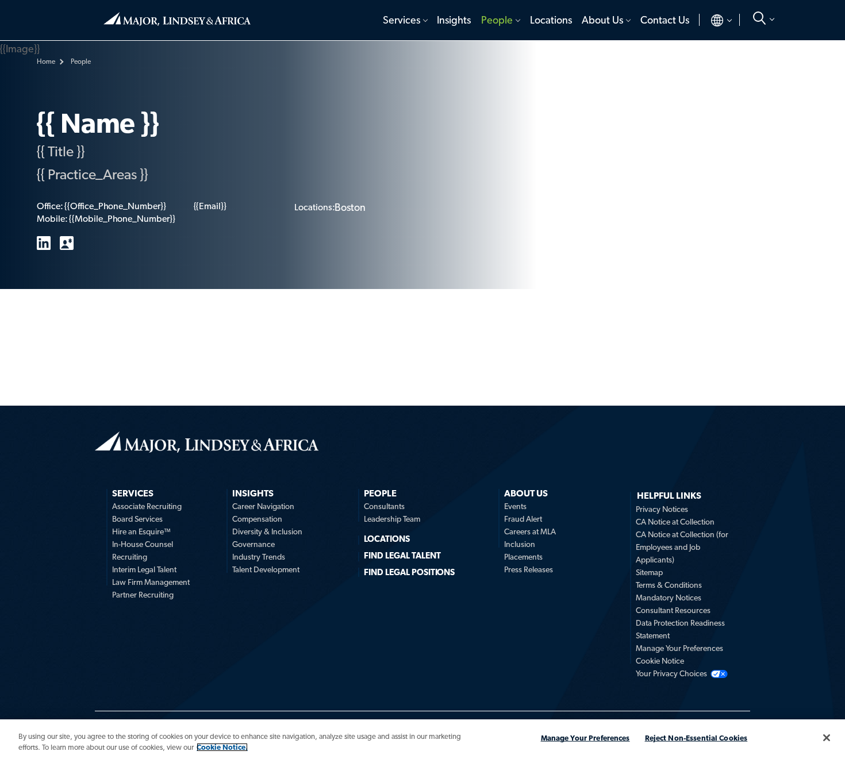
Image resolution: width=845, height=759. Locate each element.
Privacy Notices (662, 509)
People (497, 20)
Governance (253, 544)
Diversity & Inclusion (267, 531)
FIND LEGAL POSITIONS (409, 572)
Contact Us (664, 20)
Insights (454, 20)
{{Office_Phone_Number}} (115, 206)
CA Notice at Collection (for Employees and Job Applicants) (682, 547)
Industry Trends (258, 556)
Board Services (137, 518)
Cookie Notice (660, 660)
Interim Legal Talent (144, 569)
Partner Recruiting (143, 594)
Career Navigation (263, 506)
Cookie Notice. (222, 747)
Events (515, 506)
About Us (602, 20)
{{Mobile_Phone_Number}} (122, 218)
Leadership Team (392, 518)
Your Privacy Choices (671, 673)
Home (177, 14)
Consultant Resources (673, 610)
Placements (523, 556)
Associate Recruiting (147, 506)
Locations (551, 20)
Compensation (257, 518)
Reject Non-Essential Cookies (696, 738)
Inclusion (519, 544)
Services (401, 20)
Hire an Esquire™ (141, 531)
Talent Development (265, 569)
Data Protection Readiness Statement (680, 629)
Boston (350, 207)
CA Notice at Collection (675, 521)
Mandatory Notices (668, 597)
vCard (67, 243)
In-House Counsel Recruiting (142, 550)
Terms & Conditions (669, 585)
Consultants (384, 506)
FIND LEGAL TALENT (402, 555)
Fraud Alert (523, 518)
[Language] (712, 20)
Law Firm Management (151, 582)
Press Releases (528, 569)
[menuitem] (404, 20)
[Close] (826, 737)
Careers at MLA (530, 531)
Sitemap (649, 572)
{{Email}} (210, 206)
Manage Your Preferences (679, 648)
